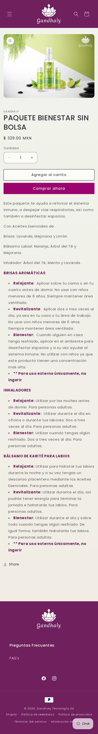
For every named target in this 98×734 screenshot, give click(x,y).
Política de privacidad (75, 714)
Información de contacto (69, 721)
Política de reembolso (37, 714)
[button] (9, 14)
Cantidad (11, 148)
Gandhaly (44, 708)
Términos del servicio (31, 721)
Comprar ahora (49, 188)
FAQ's (14, 658)
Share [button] (14, 564)
